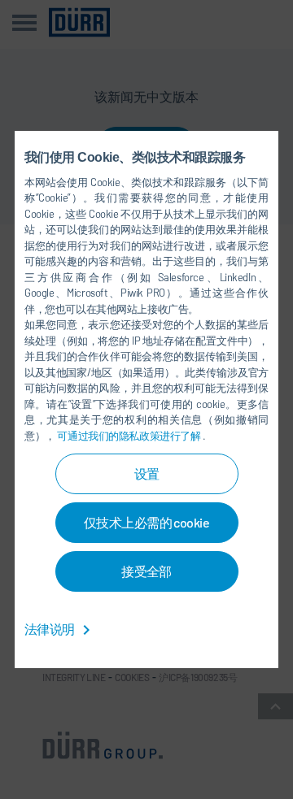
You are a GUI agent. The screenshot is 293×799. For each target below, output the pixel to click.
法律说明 (50, 628)
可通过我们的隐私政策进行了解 (130, 435)
